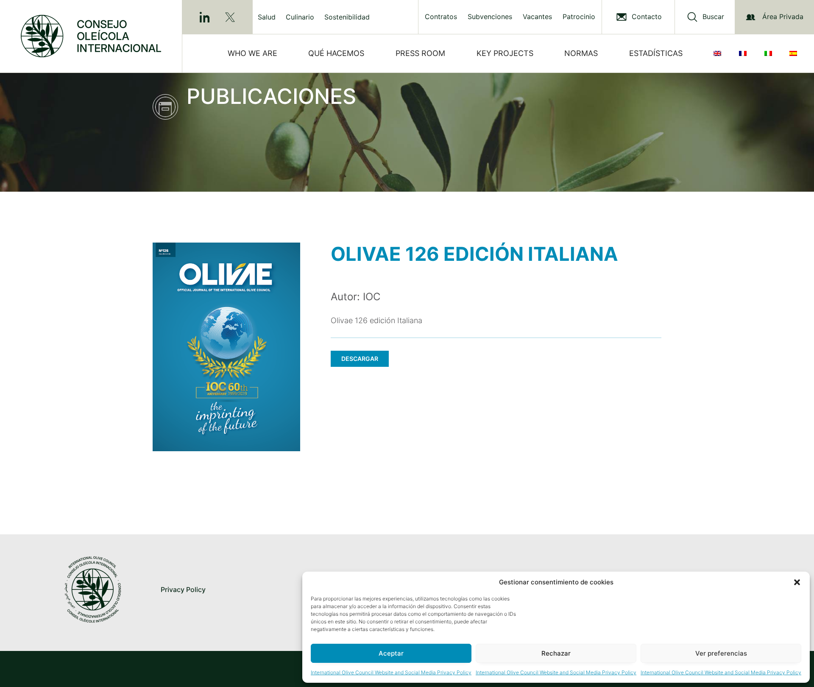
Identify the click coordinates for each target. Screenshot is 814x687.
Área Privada (782, 16)
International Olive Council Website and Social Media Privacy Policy (391, 672)
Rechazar (556, 653)
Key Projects (505, 53)
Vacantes (537, 17)
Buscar (713, 17)
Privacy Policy (183, 589)
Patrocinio (579, 17)
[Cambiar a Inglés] (719, 53)
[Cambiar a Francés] (744, 53)
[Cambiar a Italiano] (769, 53)
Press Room (420, 53)
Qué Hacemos (336, 53)
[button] (797, 582)
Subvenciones (490, 17)
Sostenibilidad (347, 17)
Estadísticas (656, 53)
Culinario (300, 17)
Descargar (359, 358)
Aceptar (391, 653)
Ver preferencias (721, 653)
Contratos (441, 17)
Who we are (252, 53)
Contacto (647, 17)
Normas (581, 53)
